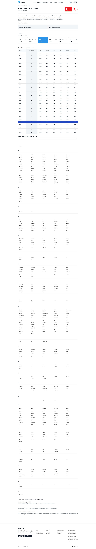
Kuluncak (21, 331)
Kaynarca (21, 318)
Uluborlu (55, 449)
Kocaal (55, 324)
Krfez (67, 327)
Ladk (20, 341)
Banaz (32, 192)
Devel (20, 225)
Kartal (43, 317)
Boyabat (32, 198)
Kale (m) (32, 311)
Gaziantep (33, 267)
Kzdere (32, 333)
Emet (20, 242)
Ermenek (32, 245)
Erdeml (32, 244)
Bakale (67, 190)
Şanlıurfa (21, 494)
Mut (43, 356)
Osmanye (67, 376)
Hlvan (55, 290)
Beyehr (67, 194)
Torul (20, 437)
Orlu (43, 376)
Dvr (43, 230)
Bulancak (44, 199)
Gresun (55, 274)
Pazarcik (67, 386)
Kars (31, 317)
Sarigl (20, 411)
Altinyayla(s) (56, 164)
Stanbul (43, 420)
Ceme (43, 209)
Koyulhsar (56, 326)
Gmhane (55, 272)
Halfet (67, 284)
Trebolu (67, 437)
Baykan (67, 192)
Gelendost (21, 269)
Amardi (55, 166)
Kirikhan (32, 322)
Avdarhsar (44, 179)
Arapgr (20, 173)
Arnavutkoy (44, 175)
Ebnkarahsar (21, 238)
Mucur (55, 354)
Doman (67, 228)
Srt (31, 420)
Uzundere (56, 451)
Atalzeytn (32, 179)
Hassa (20, 288)
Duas (51, 2)
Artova (20, 177)
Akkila (55, 157)
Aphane (67, 170)
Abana (20, 154)
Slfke (55, 417)
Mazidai (55, 351)
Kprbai (20, 327)
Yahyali (20, 469)
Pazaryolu (33, 388)
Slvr (20, 418)
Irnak (55, 300)
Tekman (20, 434)
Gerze (43, 269)
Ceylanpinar (56, 209)
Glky (55, 271)
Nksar (20, 366)
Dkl (66, 225)
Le (31, 341)
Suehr (67, 420)
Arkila (67, 173)
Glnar (20, 272)
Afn (54, 154)
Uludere (67, 449)
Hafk (43, 284)
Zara (32, 484)
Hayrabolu (56, 288)
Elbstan (43, 240)
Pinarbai (32, 390)
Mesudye (56, 353)
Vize (66, 459)
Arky (20, 175)
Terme (55, 434)
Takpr (20, 432)
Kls (43, 324)
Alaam (32, 161)
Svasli (43, 424)
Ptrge (32, 391)
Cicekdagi (21, 211)
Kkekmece (33, 324)
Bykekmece (21, 201)
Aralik (55, 172)
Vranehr (20, 461)
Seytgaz (20, 417)
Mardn (43, 351)
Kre (54, 327)
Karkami (20, 317)
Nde (43, 364)
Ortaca (55, 376)
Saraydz (55, 410)
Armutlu (32, 175)
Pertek (67, 388)
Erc (19, 244)
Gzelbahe (32, 276)
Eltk (55, 240)
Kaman (43, 311)
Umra (32, 451)
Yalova (67, 469)
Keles (32, 320)
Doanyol (44, 228)
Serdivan (55, 415)
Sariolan (55, 411)
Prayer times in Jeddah (72, 536)
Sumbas (67, 422)
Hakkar (55, 284)
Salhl (32, 408)
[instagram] (77, 547)
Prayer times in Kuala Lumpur (73, 539)
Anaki (43, 168)
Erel (55, 244)
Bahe (43, 190)
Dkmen (20, 227)
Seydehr (67, 415)
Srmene (20, 420)
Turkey (26, 5)
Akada (43, 155)
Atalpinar (21, 179)
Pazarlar (20, 388)
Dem (43, 221)
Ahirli (67, 154)
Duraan (32, 230)
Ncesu (32, 364)
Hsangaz (21, 291)
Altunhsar (21, 166)
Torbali (55, 436)
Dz (54, 230)
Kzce (20, 333)
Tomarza (21, 436)
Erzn (55, 245)
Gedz (67, 267)
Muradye (21, 356)
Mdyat (67, 351)
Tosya (32, 437)
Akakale (55, 155)
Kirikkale (44, 322)
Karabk (20, 313)
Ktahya (43, 329)
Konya (20, 326)
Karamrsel (44, 315)
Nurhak (55, 366)
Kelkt (43, 320)
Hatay (32, 288)
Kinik (67, 320)
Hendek (43, 290)
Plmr (66, 390)
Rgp (55, 400)
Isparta (67, 300)
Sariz (20, 413)
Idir (19, 300)
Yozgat (20, 476)
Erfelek (67, 244)
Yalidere (44, 469)
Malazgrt (56, 349)
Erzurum (67, 245)
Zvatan (20, 486)
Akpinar (20, 159)
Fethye (43, 257)
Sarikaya (44, 411)
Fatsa (20, 257)
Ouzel (20, 378)
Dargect (55, 219)
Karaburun (33, 313)
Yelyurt (43, 473)
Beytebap (44, 196)
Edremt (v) (33, 238)
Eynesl (20, 249)
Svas (32, 424)
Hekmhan (21, 290)
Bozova (67, 198)
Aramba (67, 172)
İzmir (32, 301)
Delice (32, 221)
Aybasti (67, 179)
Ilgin (31, 300)
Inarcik (43, 300)
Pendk (55, 388)
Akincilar (44, 157)
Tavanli (55, 432)
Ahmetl (20, 155)
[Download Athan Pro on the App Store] (21, 536)
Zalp (20, 484)
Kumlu (32, 331)
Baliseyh (20, 192)
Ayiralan (67, 181)
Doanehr (67, 227)
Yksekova (56, 474)
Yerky (32, 474)
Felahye (32, 257)
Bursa (67, 199)
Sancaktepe (21, 410)
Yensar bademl (22, 474)
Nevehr (67, 364)
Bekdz (20, 194)
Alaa (20, 161)
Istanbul (20, 301)
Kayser (32, 318)
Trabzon (44, 437)
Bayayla (43, 192)
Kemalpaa (56, 320)
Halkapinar (21, 286)
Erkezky (20, 245)
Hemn (32, 290)
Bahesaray (56, 190)
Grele (43, 274)
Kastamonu (56, 317)
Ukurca (32, 449)
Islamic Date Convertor (39, 533)
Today (20, 33)
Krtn (20, 329)
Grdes (32, 274)
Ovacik (32, 378)
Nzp (31, 368)
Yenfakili (67, 473)
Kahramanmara (68, 309)
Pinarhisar (56, 390)
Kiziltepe (21, 324)
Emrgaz (43, 242)
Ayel (55, 181)
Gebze (55, 267)
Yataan (32, 471)
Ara (20, 172)
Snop (43, 418)
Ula (43, 449)
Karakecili (67, 313)
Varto (43, 459)
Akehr (20, 157)
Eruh (43, 245)
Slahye (43, 417)
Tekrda (32, 434)
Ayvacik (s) (56, 182)
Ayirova (20, 182)
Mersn (43, 353)
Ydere (20, 473)
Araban (32, 172)
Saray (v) (44, 410)
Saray (32, 410)
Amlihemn (67, 166)
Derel (43, 223)
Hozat (67, 290)
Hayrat (67, 288)
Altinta (43, 164)
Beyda (55, 194)
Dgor (43, 225)
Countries (39, 2)
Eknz (20, 240)
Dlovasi (43, 227)
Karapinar (56, 315)
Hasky (67, 286)
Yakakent (32, 469)
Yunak (32, 476)
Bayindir (55, 192)
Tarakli (32, 432)
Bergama (44, 194)
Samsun (67, 408)
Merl (20, 353)
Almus (43, 163)
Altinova (32, 164)
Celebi (32, 209)
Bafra (20, 190)
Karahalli (55, 313)
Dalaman (32, 219)
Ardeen (32, 173)
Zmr (55, 484)
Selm (20, 415)
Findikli (55, 257)
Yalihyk (55, 469)
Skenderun (33, 417)
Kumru (43, 331)
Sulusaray (56, 422)
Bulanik (55, 199)
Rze (66, 400)
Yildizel (43, 474)
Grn (20, 276)
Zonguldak (68, 484)
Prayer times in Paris (71, 530)
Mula (67, 354)
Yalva (20, 471)
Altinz (67, 164)
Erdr (43, 244)
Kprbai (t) (33, 327)
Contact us (61, 2)
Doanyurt (56, 228)
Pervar (20, 390)
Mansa (32, 351)
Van (31, 459)
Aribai (55, 173)
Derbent (20, 223)
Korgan (32, 326)
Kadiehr (32, 309)
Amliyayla (21, 168)
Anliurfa (43, 170)
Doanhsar (21, 228)
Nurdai (43, 366)
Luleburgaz (44, 341)
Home (34, 2)
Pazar (43, 386)
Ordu (32, 376)
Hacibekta (21, 284)
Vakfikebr (21, 459)
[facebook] (73, 547)
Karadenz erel (45, 313)
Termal (43, 434)
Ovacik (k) (44, 378)
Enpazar (67, 242)
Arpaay (55, 175)
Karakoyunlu (21, 315)
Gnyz (20, 274)
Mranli (32, 354)
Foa (66, 257)
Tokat (67, 434)
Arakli (43, 172)
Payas (32, 386)
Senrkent (44, 415)
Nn (31, 366)
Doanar (55, 227)
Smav (32, 418)
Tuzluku (20, 441)
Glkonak (44, 271)
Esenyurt (21, 247)
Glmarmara (68, 271)
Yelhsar (32, 473)
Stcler (55, 420)
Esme (55, 247)
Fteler (20, 259)
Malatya (44, 349)
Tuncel (32, 439)
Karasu (67, 315)
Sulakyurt (21, 422)
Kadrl (55, 309)
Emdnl (67, 240)
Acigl (32, 154)
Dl (31, 227)
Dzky (67, 230)
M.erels (20, 349)
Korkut (43, 326)
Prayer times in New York (72, 533)
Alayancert (68, 161)
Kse (31, 329)
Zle (43, 484)
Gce (43, 267)
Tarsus (43, 432)
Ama (43, 166)
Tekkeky (67, 432)
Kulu (66, 329)
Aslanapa (44, 177)
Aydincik (32, 181)
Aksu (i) (43, 159)
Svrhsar (67, 424)
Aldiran (20, 163)
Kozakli (67, 326)
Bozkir (43, 198)
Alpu (66, 163)
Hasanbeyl (56, 286)
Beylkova (32, 196)
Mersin (32, 353)
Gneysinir (67, 272)
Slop (66, 417)
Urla (43, 451)
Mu (43, 354)
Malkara (67, 349)
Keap (67, 318)
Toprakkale (44, 436)
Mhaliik (67, 353)
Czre (32, 211)
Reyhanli (44, 400)
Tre (54, 437)
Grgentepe (68, 274)
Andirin (20, 170)
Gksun (32, 271)
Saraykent (68, 410)
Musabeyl (32, 356)
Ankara (32, 170)
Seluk (32, 415)
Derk (55, 223)
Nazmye (20, 364)
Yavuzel (43, 471)
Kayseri (43, 318)
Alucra (32, 166)
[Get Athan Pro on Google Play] (28, 536)
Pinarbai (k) (44, 390)
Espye (67, 247)
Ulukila (20, 451)
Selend (67, 413)
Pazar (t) (56, 386)
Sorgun (67, 418)
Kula (55, 329)
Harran (43, 286)
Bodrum (20, 198)
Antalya (55, 170)
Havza (43, 288)
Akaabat (32, 155)
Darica (67, 219)
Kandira (55, 311)
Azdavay (67, 182)
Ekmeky (67, 238)
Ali (31, 163)
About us (55, 2)
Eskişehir (44, 247)
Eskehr (32, 247)
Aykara (32, 182)
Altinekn (20, 164)
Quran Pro (58, 533)
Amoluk (32, 168)
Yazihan (67, 471)
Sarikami (32, 411)
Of (19, 376)
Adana (43, 154)
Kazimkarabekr (57, 318)
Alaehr (43, 161)
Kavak (67, 317)
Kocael (67, 324)
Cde (20, 209)
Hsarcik (32, 291)
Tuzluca (67, 439)
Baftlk (32, 190)
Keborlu (20, 320)
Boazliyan (67, 196)
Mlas (20, 354)
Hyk (43, 291)
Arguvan (44, 173)
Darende (44, 219)
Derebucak (33, 223)
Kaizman (20, 311)
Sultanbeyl (33, 422)
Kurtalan (55, 331)
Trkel (20, 439)
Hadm (32, 284)
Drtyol (20, 230)
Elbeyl (32, 240)
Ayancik (55, 179)
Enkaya (55, 242)
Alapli (55, 161)
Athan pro (23, 2)
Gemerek (32, 269)
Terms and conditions (60, 530)
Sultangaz (44, 422)
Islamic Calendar (45, 2)
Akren (32, 159)
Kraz (43, 327)
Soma (55, 418)
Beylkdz (20, 196)
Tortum (67, 436)
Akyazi (67, 159)
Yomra (67, 474)
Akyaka (55, 159)
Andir (67, 168)
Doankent (32, 228)
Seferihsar (56, 413)
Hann (32, 286)
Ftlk (31, 259)
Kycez (67, 331)
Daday (20, 219)
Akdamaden (68, 155)
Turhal (55, 439)
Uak (20, 449)
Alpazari (55, 163)
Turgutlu (44, 439)
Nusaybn (67, 366)
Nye (20, 368)
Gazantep (21, 267)
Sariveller (67, 411)
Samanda (56, 408)
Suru (20, 424)
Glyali (43, 272)
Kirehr (20, 322)
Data (20, 221)
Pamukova (21, 386)
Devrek (32, 225)
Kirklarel (67, 322)
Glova (32, 272)
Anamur (55, 168)
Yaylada (55, 471)
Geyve (67, 269)
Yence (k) (56, 473)
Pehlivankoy (44, 388)
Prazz (20, 391)
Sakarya (20, 408)
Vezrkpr (55, 459)
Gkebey (20, 271)
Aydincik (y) (44, 181)
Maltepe (20, 351)
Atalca (67, 177)
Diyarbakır (56, 225)
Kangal (67, 311)
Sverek (55, 424)
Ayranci (43, 182)
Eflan (43, 238)
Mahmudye (33, 349)
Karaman (32, 315)
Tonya (32, 436)
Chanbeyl (67, 209)
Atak (55, 177)
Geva (55, 269)
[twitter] (75, 547)
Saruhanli (32, 413)
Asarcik (32, 177)
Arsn (66, 175)
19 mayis (21, 145)
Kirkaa (55, 322)
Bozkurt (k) (56, 198)
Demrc (67, 221)
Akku (67, 157)
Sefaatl (43, 413)
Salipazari (44, 408)
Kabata (20, 309)
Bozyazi (20, 199)
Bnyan (55, 196)
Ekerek (55, 238)
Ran (20, 400)
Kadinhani (44, 309)
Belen (32, 194)
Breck (32, 199)
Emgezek (32, 242)
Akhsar (32, 157)
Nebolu (55, 364)
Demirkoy (56, 221)
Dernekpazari (68, 223)
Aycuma (20, 181)
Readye (32, 400)
